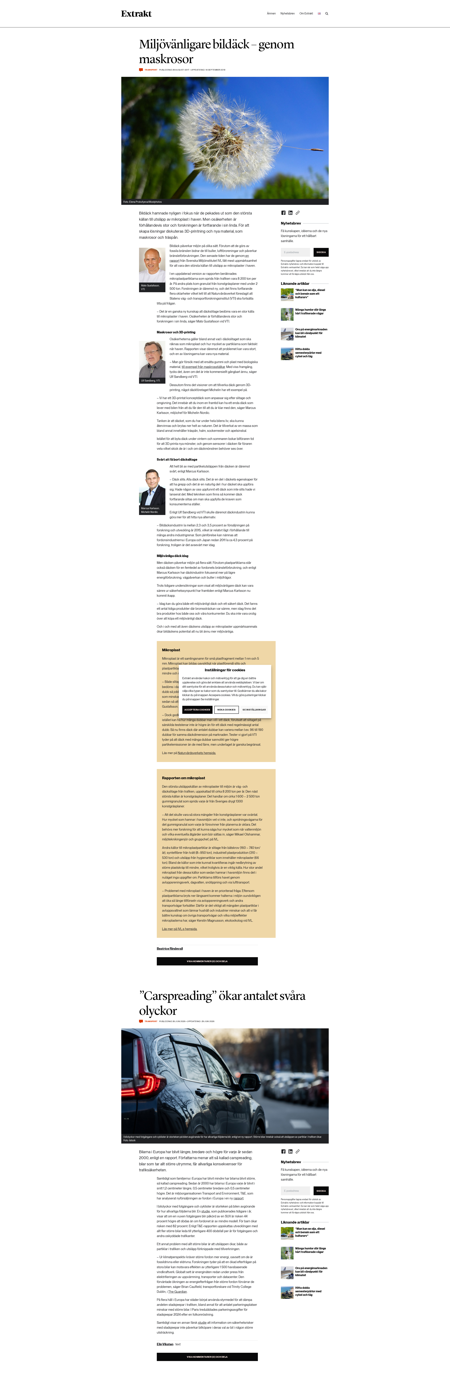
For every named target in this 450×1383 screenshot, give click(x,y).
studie (205, 1211)
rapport (238, 1198)
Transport (151, 70)
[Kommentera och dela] (141, 70)
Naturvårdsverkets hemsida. (197, 753)
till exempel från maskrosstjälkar (203, 367)
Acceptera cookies (197, 709)
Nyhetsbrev (288, 13)
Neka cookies (226, 709)
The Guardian (177, 1292)
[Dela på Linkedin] (290, 212)
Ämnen (271, 13)
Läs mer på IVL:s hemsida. (179, 929)
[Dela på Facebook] (283, 212)
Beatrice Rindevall (170, 948)
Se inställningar (254, 709)
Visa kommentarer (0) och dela (207, 961)
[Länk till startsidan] (136, 15)
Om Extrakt (306, 13)
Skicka (321, 252)
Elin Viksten (165, 1344)
